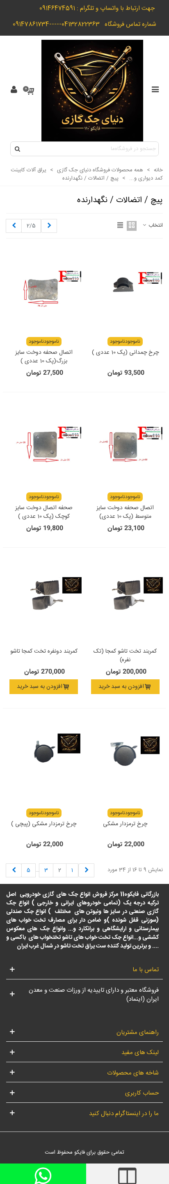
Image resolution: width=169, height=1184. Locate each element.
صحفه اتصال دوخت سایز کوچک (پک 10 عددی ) (44, 512)
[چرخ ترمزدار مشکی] (125, 761)
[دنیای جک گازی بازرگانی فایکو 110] (92, 90)
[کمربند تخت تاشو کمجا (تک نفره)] (125, 601)
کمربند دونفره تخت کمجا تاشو (44, 651)
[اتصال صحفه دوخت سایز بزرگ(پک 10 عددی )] (44, 290)
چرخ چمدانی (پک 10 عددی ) (125, 352)
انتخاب (155, 226)
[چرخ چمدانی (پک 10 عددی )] (125, 290)
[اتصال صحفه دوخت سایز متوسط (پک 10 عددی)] (125, 445)
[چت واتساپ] (43, 1174)
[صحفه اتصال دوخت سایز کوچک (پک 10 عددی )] (44, 445)
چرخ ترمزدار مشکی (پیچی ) (43, 824)
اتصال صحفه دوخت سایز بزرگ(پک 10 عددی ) (44, 357)
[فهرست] (155, 90)
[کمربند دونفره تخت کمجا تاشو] (44, 601)
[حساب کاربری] (14, 90)
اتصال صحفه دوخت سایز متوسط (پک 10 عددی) (125, 512)
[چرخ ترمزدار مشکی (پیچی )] (44, 761)
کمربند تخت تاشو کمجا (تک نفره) (125, 656)
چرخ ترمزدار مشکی (125, 824)
